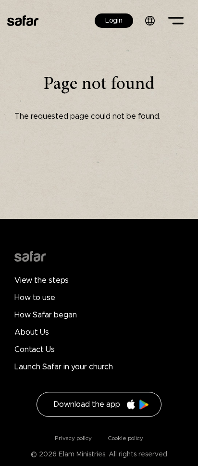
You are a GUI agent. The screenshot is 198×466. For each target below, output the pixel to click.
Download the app (87, 404)
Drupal (30, 256)
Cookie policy (124, 438)
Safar (22, 20)
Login (114, 20)
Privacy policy (73, 438)
